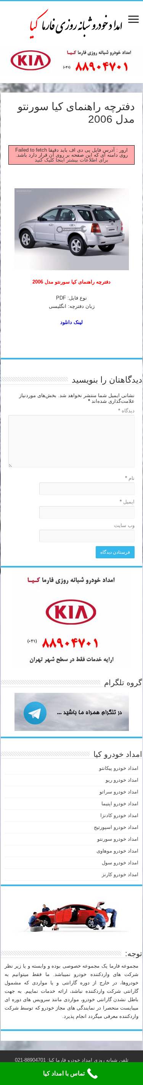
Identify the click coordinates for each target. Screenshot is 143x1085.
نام (130, 478)
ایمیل (127, 502)
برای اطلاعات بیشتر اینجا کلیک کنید (71, 160)
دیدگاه (126, 410)
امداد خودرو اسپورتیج (116, 827)
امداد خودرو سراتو (119, 792)
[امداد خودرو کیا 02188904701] (72, 22)
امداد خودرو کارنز (120, 874)
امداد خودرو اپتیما (119, 803)
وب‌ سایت (124, 525)
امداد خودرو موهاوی (117, 851)
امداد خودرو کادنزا (119, 815)
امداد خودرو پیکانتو (118, 768)
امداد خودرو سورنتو (117, 839)
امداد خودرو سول (120, 862)
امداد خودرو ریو (122, 780)
